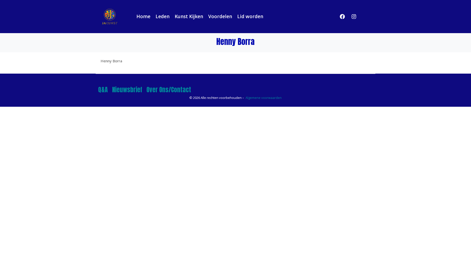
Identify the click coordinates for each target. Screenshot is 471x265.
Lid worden (250, 16)
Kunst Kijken (189, 16)
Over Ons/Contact (169, 89)
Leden (163, 16)
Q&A (103, 89)
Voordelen (220, 16)
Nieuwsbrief (127, 89)
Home (143, 16)
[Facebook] (342, 16)
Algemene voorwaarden (264, 97)
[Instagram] (354, 16)
